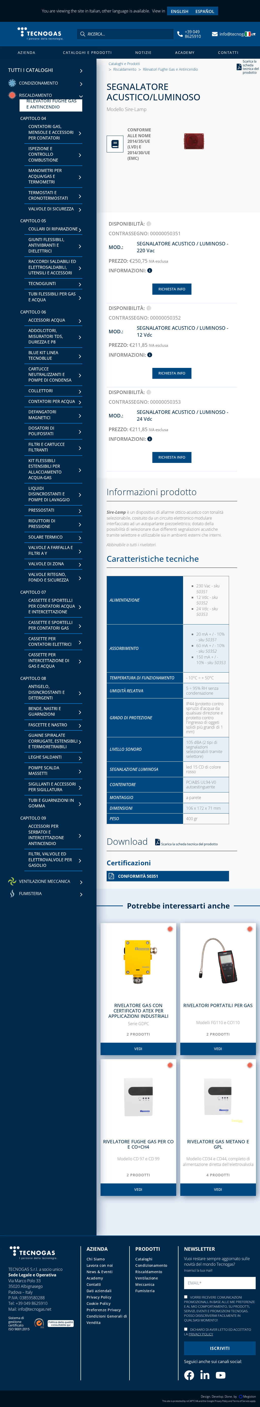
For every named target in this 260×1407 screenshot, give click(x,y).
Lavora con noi (100, 1265)
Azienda (27, 52)
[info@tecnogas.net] (215, 34)
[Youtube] (221, 1375)
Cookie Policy (99, 1303)
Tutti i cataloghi (30, 70)
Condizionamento (151, 1265)
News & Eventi (100, 1271)
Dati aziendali (99, 1290)
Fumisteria (145, 1290)
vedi (138, 1048)
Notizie (143, 52)
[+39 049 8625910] (180, 34)
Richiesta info (171, 289)
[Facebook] (189, 1375)
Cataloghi (144, 1259)
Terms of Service (241, 1400)
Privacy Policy (99, 1297)
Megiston (249, 1396)
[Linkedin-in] (205, 1375)
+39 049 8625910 (193, 34)
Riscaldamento (124, 69)
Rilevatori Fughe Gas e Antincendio (170, 69)
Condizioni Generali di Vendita (107, 1319)
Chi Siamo (96, 1259)
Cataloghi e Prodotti (87, 52)
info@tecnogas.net (237, 34)
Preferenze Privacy (104, 1309)
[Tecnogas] (33, 1264)
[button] (250, 34)
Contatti (228, 52)
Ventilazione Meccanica (146, 1281)
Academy (185, 52)
